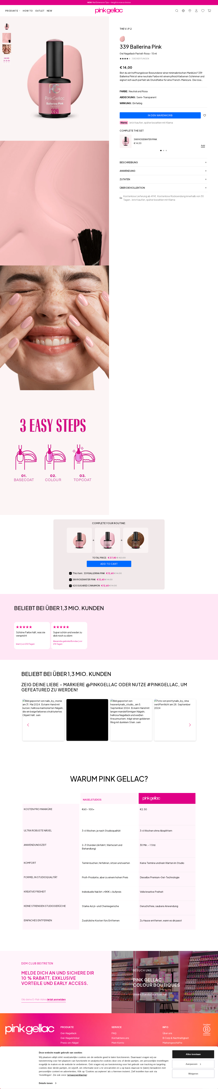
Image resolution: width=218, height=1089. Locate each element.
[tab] (160, 150)
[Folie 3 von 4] (6, 49)
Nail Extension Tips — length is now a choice (109, 2)
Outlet (39, 10)
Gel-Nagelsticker (70, 1037)
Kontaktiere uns (120, 1037)
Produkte (11, 10)
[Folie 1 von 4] (6, 26)
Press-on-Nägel (69, 1042)
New (49, 10)
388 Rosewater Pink (145, 139)
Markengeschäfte (172, 1042)
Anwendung (127, 170)
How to (28, 10)
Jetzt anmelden (56, 999)
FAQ (114, 1033)
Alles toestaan (193, 1054)
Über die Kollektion (132, 187)
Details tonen (46, 1083)
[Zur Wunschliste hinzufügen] (204, 115)
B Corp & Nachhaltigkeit (176, 1037)
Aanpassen (191, 1064)
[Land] (183, 10)
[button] (43, 720)
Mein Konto (118, 1042)
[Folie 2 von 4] (6, 38)
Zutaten (125, 179)
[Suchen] (176, 10)
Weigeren (193, 1073)
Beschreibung (129, 162)
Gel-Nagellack (68, 1033)
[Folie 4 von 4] (6, 60)
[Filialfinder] (190, 10)
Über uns (167, 1033)
